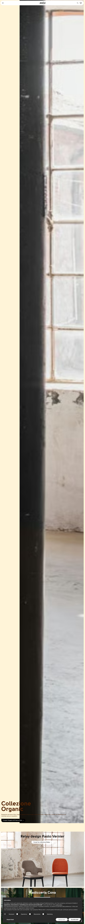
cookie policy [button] (58, 904)
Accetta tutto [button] (74, 919)
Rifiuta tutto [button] (61, 919)
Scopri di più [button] (10, 919)
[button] (81, 921)
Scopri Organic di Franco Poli (12, 820)
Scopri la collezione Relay (42, 842)
